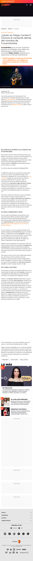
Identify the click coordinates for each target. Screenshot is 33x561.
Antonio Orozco (6, 225)
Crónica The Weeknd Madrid (8, 1)
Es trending (16, 28)
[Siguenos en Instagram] (14, 534)
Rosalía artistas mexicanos (8, 2)
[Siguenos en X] (23, 534)
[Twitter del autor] (8, 91)
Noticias (10, 28)
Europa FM (3, 28)
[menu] (30, 4)
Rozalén (7, 223)
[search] (27, 5)
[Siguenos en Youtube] (5, 534)
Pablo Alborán (15, 223)
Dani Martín (23, 223)
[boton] (23, 512)
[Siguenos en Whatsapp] (28, 534)
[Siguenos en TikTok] (9, 534)
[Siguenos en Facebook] (19, 534)
